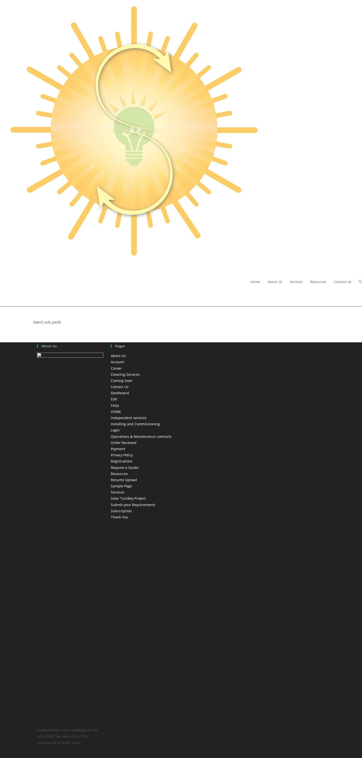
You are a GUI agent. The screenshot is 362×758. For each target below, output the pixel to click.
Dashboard (120, 393)
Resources (119, 473)
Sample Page (121, 486)
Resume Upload (124, 480)
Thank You (119, 517)
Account (117, 362)
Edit (114, 399)
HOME (116, 411)
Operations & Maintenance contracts (141, 436)
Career (116, 368)
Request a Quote (124, 467)
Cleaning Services (125, 374)
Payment (118, 448)
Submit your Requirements (133, 504)
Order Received (123, 442)
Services (117, 492)
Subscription (121, 511)
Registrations (121, 461)
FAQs (115, 405)
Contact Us (120, 386)
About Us (118, 355)
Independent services (129, 417)
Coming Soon (121, 380)
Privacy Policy (122, 455)
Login (115, 430)
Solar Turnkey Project (128, 498)
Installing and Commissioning (135, 424)
